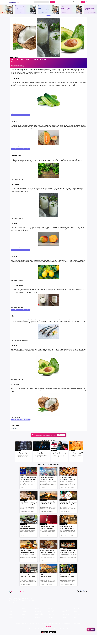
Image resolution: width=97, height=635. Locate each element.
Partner (56, 623)
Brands (60, 623)
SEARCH (52, 2)
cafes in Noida (66, 511)
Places (53, 623)
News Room (18, 623)
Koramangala (37, 608)
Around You (26, 623)
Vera (71, 623)
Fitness (34, 596)
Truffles (63, 608)
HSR (36, 610)
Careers (75, 623)
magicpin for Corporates (66, 623)
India (42, 511)
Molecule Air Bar (64, 613)
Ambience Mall (50, 611)
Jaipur (10, 613)
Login (83, 1)
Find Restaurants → (61, 434)
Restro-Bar (70, 487)
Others (67, 628)
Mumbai (23, 614)
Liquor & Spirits (50, 511)
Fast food (48, 560)
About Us (22, 623)
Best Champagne (24, 511)
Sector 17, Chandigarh (52, 613)
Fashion (26, 596)
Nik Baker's (63, 611)
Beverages (67, 584)
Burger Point (76, 610)
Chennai (22, 560)
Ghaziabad (11, 611)
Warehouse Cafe (77, 613)
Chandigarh (24, 610)
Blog (30, 623)
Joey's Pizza (64, 617)
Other (51, 596)
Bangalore (43, 560)
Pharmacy (47, 596)
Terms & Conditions (44, 623)
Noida (22, 487)
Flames (75, 611)
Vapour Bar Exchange (65, 614)
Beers (45, 511)
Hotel (43, 596)
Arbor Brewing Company (66, 610)
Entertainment (18, 450)
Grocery (30, 596)
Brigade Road (50, 608)
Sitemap (50, 623)
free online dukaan (21, 591)
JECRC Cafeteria (77, 614)
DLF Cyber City (38, 611)
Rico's (75, 617)
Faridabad (24, 611)
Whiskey (32, 511)
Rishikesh (11, 617)
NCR (23, 613)
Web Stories (79, 623)
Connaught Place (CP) (52, 617)
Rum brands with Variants (46, 535)
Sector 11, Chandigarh (39, 614)
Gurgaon (23, 608)
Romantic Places (64, 487)
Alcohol (66, 535)
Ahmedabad (23, 535)
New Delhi (11, 608)
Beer (73, 584)
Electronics (39, 596)
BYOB (25, 487)
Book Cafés (28, 584)
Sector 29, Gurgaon (51, 610)
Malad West (37, 617)
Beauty (22, 596)
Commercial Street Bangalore (46, 584)
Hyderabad (43, 487)
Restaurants (18, 596)
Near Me (33, 623)
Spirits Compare (38, 623)
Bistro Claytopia (77, 608)
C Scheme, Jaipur (51, 614)
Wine (29, 511)
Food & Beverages (14, 57)
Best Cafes (33, 584)
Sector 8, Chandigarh (39, 613)
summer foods (14, 428)
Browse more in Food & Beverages (17, 65)
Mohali (10, 614)
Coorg (23, 617)
